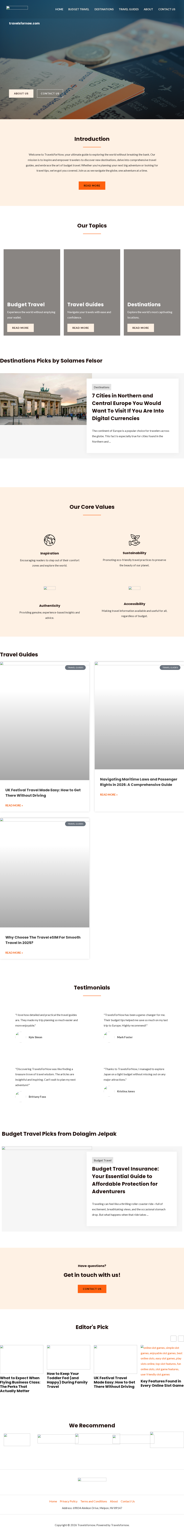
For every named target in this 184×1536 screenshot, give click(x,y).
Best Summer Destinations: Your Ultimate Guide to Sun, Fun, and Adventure (161, 1379)
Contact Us (166, 9)
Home (59, 9)
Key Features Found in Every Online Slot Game (115, 1383)
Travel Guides (129, 9)
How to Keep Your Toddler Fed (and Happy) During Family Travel (20, 1380)
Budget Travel (78, 9)
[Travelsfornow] (17, 9)
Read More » (14, 805)
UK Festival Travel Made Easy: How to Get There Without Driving (67, 1382)
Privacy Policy (68, 1501)
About (148, 9)
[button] (181, 1339)
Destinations (104, 9)
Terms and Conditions (93, 1501)
